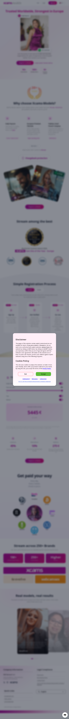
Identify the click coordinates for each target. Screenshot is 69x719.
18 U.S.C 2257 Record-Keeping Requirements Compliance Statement (34, 381)
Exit (25, 374)
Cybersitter (43, 379)
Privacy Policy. (47, 368)
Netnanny (35, 379)
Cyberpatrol (26, 379)
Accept (43, 374)
